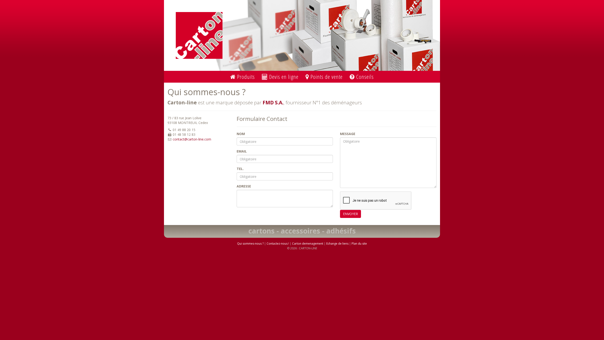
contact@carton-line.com (192, 139)
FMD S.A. (273, 102)
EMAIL (242, 151)
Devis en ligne (283, 77)
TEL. (240, 168)
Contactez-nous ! (278, 244)
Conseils (364, 77)
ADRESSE (244, 186)
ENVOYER (350, 214)
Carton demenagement (307, 244)
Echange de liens (337, 244)
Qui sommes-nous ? (250, 244)
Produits (245, 77)
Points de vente (326, 77)
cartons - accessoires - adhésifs (302, 231)
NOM (241, 134)
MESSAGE (347, 134)
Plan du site (359, 244)
